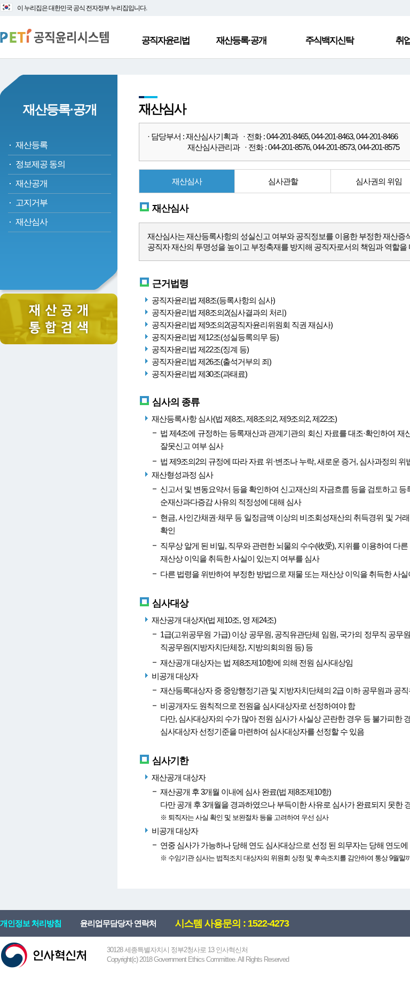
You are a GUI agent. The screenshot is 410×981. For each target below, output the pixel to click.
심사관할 (283, 181)
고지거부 (31, 202)
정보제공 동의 (40, 164)
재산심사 (31, 221)
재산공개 (31, 183)
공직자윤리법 (165, 40)
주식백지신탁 (329, 40)
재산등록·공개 (241, 40)
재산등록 (31, 144)
